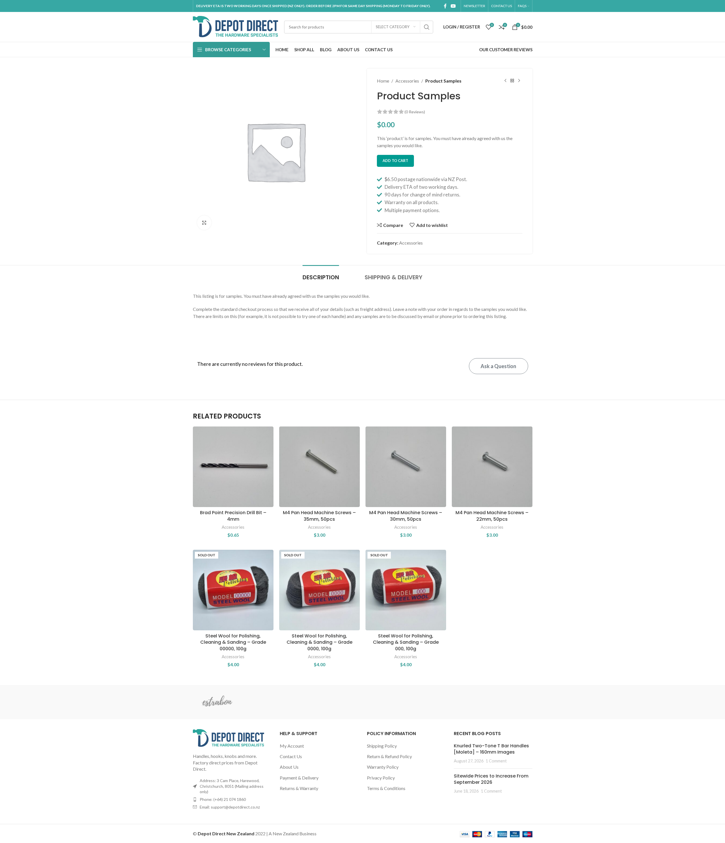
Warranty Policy (383, 767)
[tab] (321, 274)
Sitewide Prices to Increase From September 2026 (491, 779)
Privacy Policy (381, 777)
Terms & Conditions (386, 788)
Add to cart (395, 160)
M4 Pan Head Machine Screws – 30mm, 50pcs (405, 515)
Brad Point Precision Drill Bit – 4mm (233, 515)
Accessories (407, 80)
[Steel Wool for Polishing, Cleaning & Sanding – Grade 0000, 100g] (319, 590)
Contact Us (291, 756)
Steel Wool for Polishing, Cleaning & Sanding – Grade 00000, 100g (233, 642)
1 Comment (496, 760)
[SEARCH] (426, 27)
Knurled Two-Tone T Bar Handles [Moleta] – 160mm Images (491, 749)
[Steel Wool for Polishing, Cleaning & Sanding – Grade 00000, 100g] (233, 590)
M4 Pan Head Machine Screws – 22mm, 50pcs (492, 515)
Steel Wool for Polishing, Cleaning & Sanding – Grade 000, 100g (406, 642)
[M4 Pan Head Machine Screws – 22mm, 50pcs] (492, 466)
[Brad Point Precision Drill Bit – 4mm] (233, 466)
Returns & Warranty (299, 788)
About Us (289, 767)
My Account (292, 745)
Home (383, 80)
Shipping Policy (382, 745)
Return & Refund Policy (389, 756)
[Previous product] (505, 80)
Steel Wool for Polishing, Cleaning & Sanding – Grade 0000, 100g (319, 642)
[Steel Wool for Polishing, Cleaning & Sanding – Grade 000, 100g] (405, 590)
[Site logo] (235, 26)
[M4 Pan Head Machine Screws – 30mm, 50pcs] (405, 466)
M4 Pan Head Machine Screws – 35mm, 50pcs (319, 515)
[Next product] (519, 80)
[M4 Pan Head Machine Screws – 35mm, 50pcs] (319, 466)
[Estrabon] (217, 702)
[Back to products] (512, 80)
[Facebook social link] (445, 6)
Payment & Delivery (299, 777)
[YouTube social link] (453, 6)
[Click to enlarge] (204, 223)
